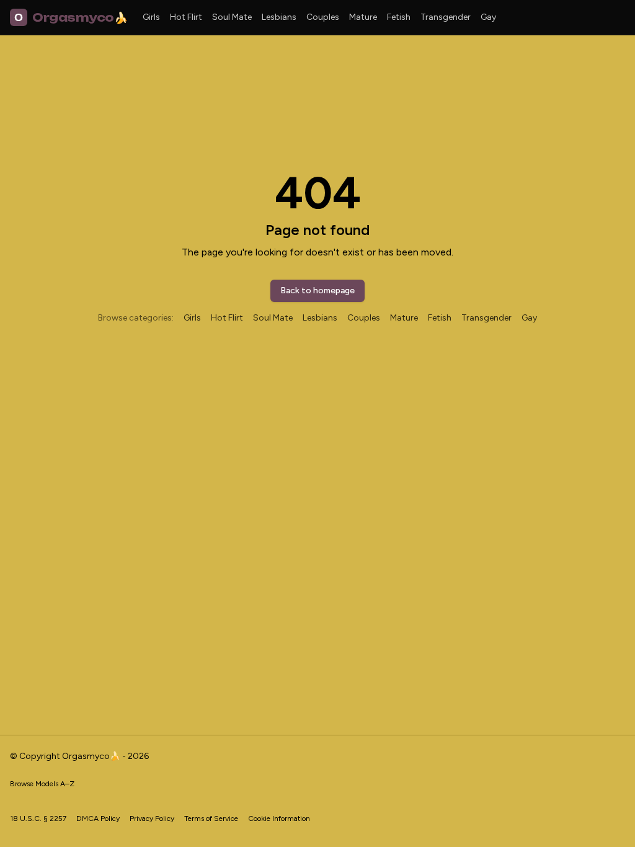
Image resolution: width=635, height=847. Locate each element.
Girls (151, 17)
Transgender (445, 17)
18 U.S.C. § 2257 (38, 818)
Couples (322, 17)
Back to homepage (317, 290)
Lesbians (279, 17)
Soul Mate (232, 17)
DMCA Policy (98, 818)
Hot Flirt (186, 17)
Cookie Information (279, 818)
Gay (488, 17)
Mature (363, 17)
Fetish (399, 17)
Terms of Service (211, 818)
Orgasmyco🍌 (70, 17)
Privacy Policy (152, 818)
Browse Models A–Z (42, 783)
